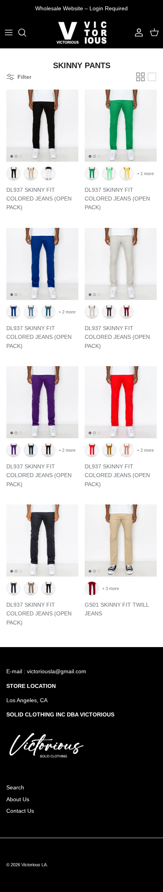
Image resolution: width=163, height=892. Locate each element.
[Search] (26, 32)
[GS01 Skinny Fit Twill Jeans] (121, 540)
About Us (17, 799)
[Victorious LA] (81, 32)
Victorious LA (34, 864)
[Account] (137, 32)
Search (15, 787)
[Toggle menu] (8, 32)
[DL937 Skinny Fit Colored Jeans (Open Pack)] (42, 126)
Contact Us (20, 811)
